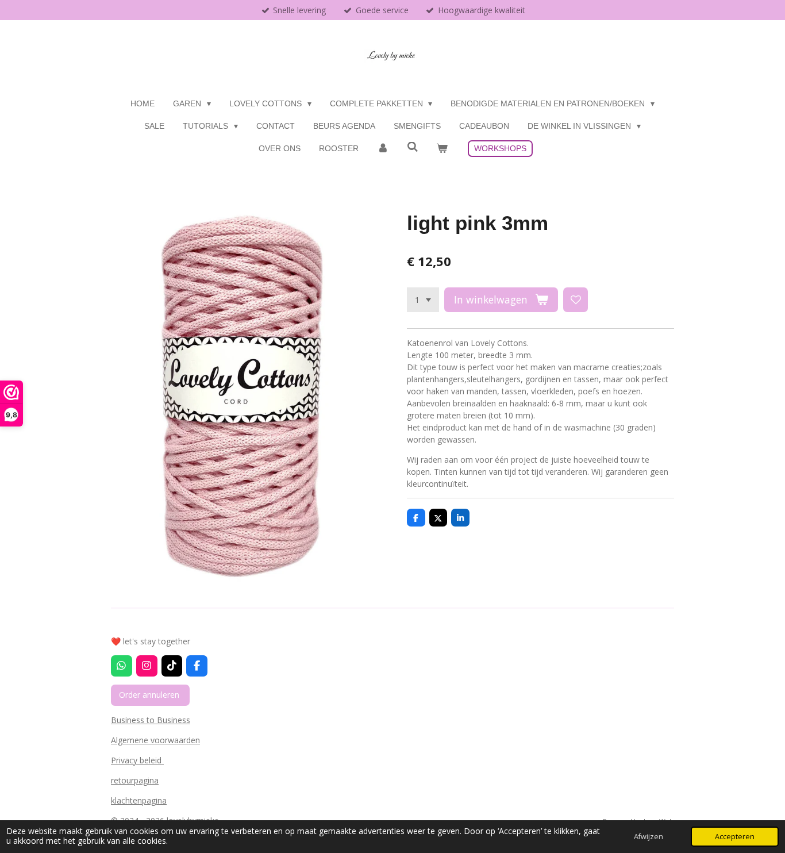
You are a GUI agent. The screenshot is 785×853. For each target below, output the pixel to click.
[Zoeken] (413, 147)
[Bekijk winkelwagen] (442, 148)
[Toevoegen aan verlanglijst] (575, 300)
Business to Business (150, 719)
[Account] (383, 148)
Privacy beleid (137, 760)
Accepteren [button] (735, 837)
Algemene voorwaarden (155, 740)
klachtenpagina (139, 800)
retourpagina (135, 780)
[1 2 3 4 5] (423, 300)
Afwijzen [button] (648, 837)
